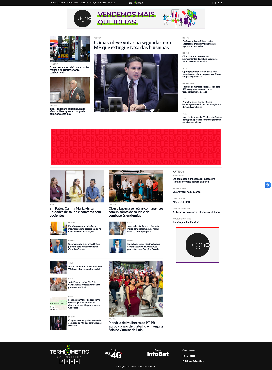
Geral (184, 68)
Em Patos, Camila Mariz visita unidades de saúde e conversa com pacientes (75, 211)
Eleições (61, 3)
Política (53, 3)
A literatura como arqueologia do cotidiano (196, 212)
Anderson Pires (179, 188)
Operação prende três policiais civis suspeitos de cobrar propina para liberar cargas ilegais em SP (201, 74)
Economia (101, 3)
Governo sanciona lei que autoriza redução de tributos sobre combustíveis (69, 70)
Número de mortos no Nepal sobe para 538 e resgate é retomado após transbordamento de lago (201, 89)
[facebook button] (212, 3)
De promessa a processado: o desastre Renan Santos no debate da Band (194, 180)
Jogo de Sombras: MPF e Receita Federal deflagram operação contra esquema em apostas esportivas (202, 119)
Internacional (73, 3)
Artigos (111, 3)
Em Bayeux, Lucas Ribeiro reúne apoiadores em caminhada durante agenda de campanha (199, 44)
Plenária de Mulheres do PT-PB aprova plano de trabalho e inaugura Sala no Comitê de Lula (136, 326)
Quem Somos (188, 350)
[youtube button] (221, 3)
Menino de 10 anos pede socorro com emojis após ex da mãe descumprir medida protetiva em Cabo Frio (84, 303)
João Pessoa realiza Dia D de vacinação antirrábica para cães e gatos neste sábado (84, 285)
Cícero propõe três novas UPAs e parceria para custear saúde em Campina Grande (84, 246)
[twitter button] (218, 3)
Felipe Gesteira (179, 175)
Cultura (84, 3)
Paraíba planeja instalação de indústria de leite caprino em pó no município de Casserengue (84, 229)
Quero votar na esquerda (186, 191)
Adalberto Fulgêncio (182, 219)
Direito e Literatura (181, 209)
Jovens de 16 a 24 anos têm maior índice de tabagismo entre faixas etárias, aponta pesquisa (143, 229)
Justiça (93, 3)
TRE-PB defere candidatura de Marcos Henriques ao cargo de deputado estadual (67, 111)
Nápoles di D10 (181, 201)
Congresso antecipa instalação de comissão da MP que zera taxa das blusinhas (85, 323)
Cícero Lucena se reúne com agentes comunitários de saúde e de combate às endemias (136, 211)
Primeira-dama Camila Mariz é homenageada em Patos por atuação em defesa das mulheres (201, 104)
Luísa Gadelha (179, 199)
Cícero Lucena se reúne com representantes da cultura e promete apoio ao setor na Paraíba (199, 59)
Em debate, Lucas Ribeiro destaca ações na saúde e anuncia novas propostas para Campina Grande (143, 246)
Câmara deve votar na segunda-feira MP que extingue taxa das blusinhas (132, 44)
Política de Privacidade (193, 361)
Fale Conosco (188, 355)
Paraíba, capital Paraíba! (186, 222)
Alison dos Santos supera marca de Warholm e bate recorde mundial (85, 267)
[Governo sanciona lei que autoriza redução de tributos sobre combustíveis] (70, 49)
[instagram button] (215, 3)
